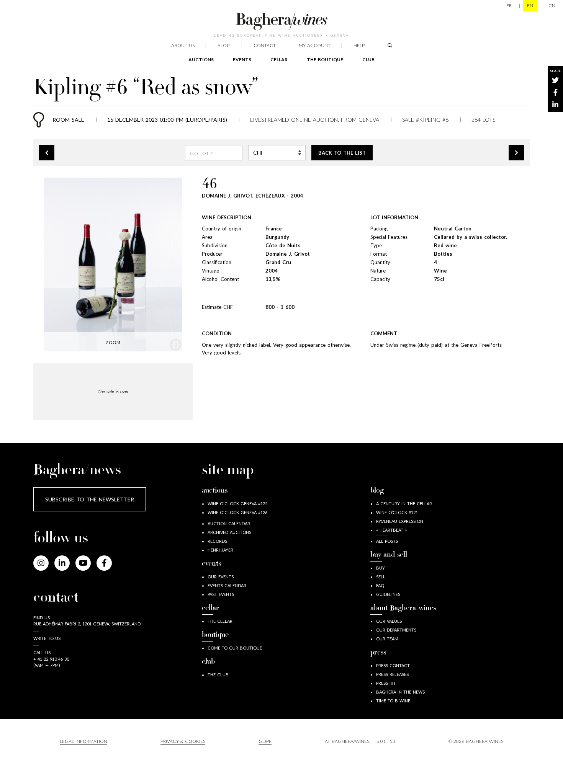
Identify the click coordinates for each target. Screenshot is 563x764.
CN (551, 5)
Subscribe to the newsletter (89, 499)
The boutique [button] (325, 59)
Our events (221, 576)
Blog (224, 45)
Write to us (47, 638)
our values (389, 621)
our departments (396, 629)
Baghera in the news (400, 691)
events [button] (242, 59)
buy (380, 567)
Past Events (221, 594)
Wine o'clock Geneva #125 (237, 503)
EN (530, 5)
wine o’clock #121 (397, 512)
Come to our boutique (235, 647)
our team (387, 638)
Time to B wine (393, 700)
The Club (218, 674)
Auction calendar (229, 523)
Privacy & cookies (182, 741)
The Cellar (220, 621)
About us (183, 45)
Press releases (392, 674)
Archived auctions (229, 532)
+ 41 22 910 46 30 (51, 658)
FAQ (380, 585)
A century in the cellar (404, 503)
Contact (265, 45)
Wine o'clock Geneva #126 (237, 512)
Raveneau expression (399, 521)
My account (315, 45)
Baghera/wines (281, 21)
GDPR (265, 741)
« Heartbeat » (391, 529)
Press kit (386, 683)
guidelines (388, 594)
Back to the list (342, 153)
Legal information (83, 741)
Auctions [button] (201, 59)
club (368, 59)
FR (509, 5)
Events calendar (227, 585)
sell (380, 576)
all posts (387, 541)
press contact (393, 665)
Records (217, 541)
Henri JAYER (220, 549)
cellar (279, 59)
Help (359, 45)
